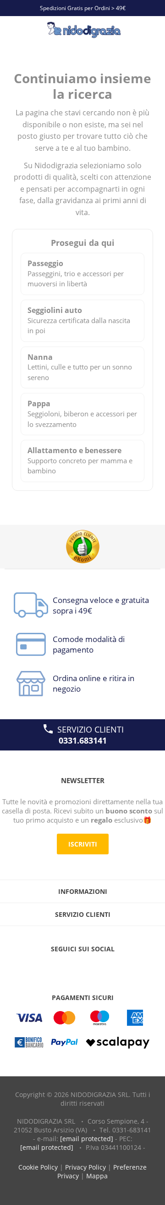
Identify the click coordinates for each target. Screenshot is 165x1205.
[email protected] (86, 1138)
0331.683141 (83, 740)
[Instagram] (101, 967)
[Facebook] (63, 967)
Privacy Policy (85, 1167)
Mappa (97, 1175)
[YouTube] (82, 967)
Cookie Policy (38, 1167)
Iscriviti (82, 844)
